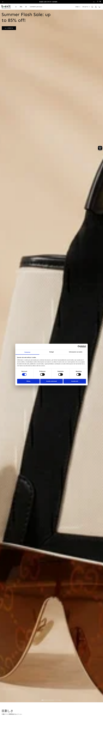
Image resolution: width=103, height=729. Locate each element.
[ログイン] (96, 7)
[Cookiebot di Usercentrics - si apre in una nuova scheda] (79, 346)
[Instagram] (100, 1)
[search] (92, 6)
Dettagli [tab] (51, 352)
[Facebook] (98, 1)
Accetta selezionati (51, 381)
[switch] (42, 374)
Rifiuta (28, 381)
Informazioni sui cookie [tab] (75, 352)
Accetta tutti (74, 381)
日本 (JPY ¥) (85, 6)
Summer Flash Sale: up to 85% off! (48, 1)
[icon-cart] (99, 6)
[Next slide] (93, 1)
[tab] (45, 700)
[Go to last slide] (3, 1)
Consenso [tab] (27, 352)
